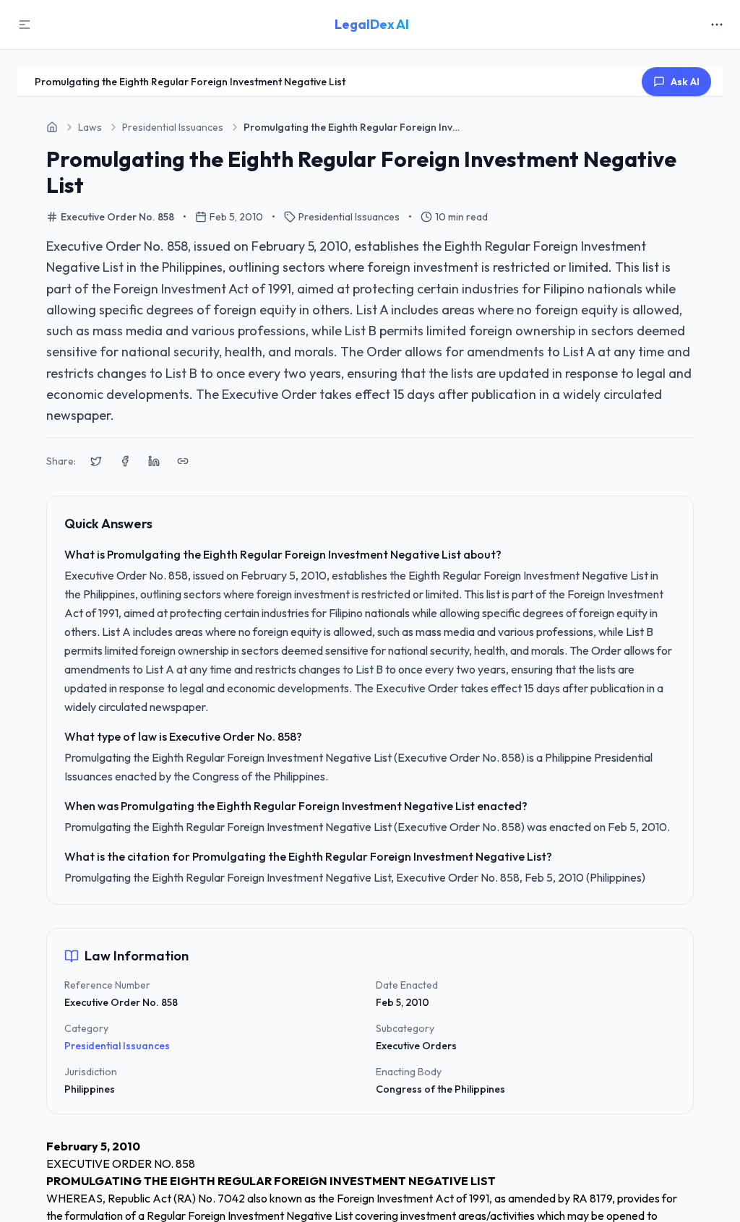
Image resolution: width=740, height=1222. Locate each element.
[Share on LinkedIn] (153, 461)
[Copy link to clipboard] (182, 461)
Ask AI (685, 81)
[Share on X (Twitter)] (96, 461)
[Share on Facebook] (125, 461)
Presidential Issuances (117, 1045)
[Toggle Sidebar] (24, 24)
